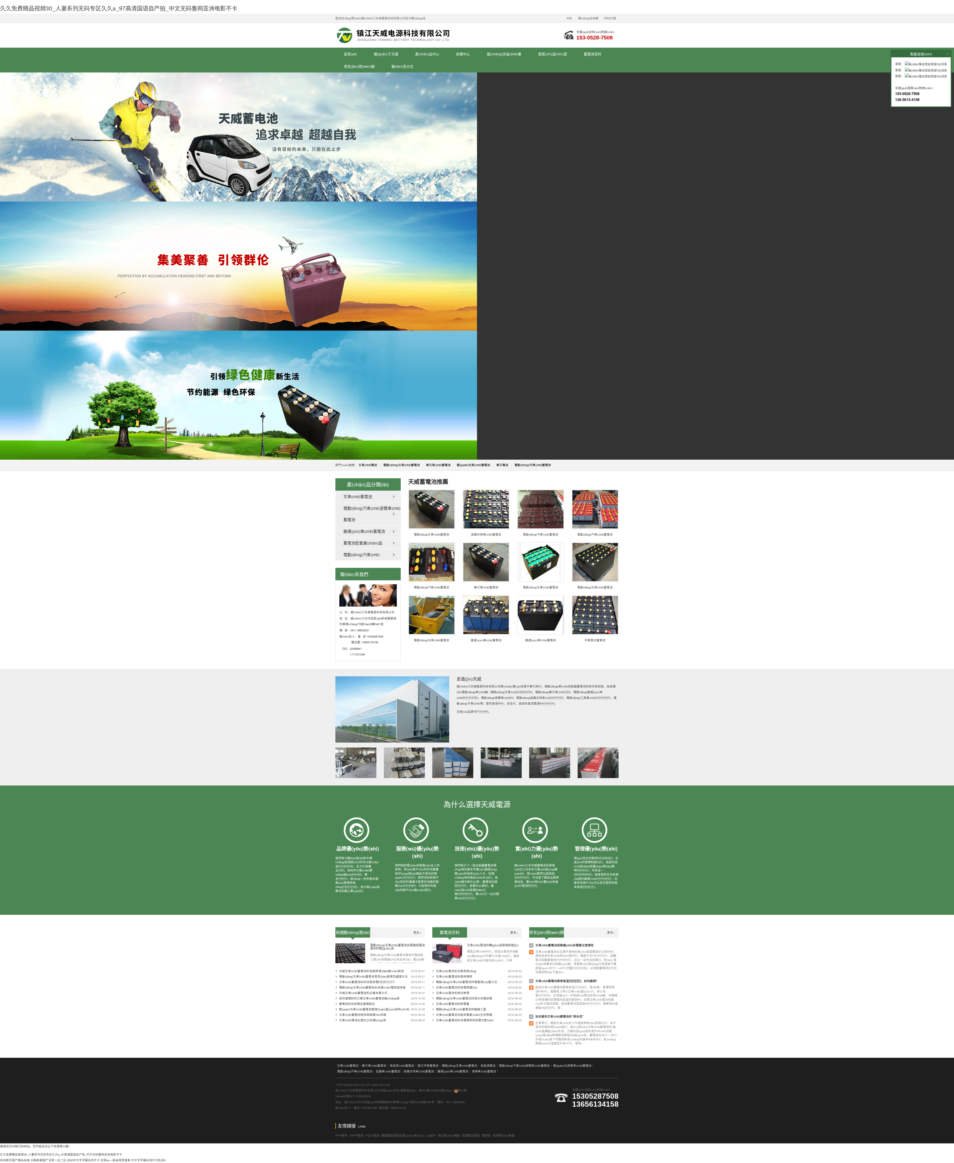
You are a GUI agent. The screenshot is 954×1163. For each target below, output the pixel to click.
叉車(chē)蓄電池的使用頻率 (454, 976)
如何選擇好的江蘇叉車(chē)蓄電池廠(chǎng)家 (369, 998)
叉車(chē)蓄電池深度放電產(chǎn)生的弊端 (464, 1015)
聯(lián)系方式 (402, 66)
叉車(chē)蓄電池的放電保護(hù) (456, 987)
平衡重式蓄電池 (595, 640)
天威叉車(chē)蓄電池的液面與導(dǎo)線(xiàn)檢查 (371, 971)
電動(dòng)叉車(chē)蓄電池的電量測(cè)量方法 (466, 982)
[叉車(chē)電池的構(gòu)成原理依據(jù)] (447, 953)
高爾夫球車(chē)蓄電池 (486, 534)
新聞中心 (463, 53)
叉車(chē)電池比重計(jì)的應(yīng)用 (362, 1020)
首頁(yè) (350, 53)
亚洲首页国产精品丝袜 (15, 1160)
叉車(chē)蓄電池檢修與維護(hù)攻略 (362, 1015)
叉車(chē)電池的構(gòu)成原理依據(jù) (492, 945)
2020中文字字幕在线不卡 (83, 1160)
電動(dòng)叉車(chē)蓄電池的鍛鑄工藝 (461, 1009)
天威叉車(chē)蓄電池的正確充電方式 (363, 993)
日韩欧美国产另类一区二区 (48, 1160)
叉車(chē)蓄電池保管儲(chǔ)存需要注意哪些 (564, 945)
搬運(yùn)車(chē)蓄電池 (364, 531)
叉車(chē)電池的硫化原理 (452, 993)
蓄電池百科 (592, 53)
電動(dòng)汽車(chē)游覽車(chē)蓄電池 (371, 513)
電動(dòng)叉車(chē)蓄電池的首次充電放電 (464, 998)
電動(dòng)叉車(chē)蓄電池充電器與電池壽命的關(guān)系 (397, 946)
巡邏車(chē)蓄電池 (388, 1071)
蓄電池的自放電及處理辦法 (357, 1004)
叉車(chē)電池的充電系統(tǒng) (456, 971)
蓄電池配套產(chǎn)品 (362, 543)
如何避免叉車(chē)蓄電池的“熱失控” (559, 1016)
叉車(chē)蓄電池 (357, 496)
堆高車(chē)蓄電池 (402, 1065)
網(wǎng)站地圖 (588, 18)
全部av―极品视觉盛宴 (115, 1160)
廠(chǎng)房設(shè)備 (504, 53)
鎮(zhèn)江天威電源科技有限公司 (397, 35)
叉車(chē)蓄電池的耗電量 (452, 1004)
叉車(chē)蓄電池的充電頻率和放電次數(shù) (465, 1020)
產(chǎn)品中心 (427, 53)
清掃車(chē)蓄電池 (484, 1071)
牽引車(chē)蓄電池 (486, 587)
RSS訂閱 (610, 18)
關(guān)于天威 (386, 53)
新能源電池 (488, 1065)
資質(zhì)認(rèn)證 (552, 53)
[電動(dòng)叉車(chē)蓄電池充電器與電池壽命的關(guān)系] (350, 953)
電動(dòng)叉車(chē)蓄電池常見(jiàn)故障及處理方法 (373, 976)
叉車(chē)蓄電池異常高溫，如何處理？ (567, 981)
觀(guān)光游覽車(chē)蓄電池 (572, 1065)
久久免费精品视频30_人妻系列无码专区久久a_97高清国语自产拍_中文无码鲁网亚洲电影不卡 (118, 8)
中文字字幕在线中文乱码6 (148, 1160)
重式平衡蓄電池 (428, 1065)
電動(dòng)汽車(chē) (361, 554)
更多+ (417, 932)
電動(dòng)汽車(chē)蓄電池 (540, 534)
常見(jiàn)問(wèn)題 (359, 66)
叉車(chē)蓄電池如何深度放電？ (367, 982)
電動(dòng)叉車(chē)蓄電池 (431, 534)
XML (569, 18)
